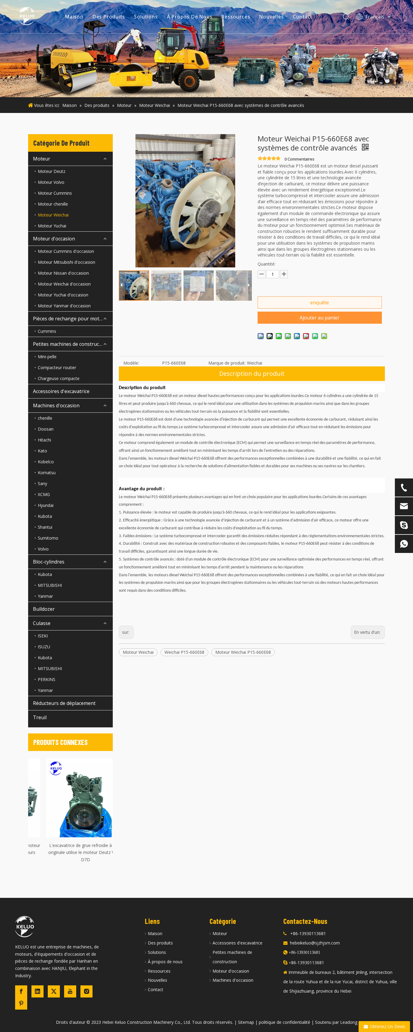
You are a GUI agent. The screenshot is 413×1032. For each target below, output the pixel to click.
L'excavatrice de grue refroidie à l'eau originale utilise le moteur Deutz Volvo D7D (70, 852)
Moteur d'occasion (54, 238)
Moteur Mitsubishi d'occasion (66, 262)
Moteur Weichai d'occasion (64, 284)
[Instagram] (86, 991)
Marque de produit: (227, 363)
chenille (45, 418)
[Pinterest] (21, 1003)
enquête (319, 302)
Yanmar (45, 596)
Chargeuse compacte (59, 378)
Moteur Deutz (51, 171)
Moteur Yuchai (52, 226)
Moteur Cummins (55, 193)
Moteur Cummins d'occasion (66, 251)
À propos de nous (165, 961)
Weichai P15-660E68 (184, 652)
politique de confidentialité (284, 1022)
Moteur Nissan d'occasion (63, 273)
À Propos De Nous (190, 16)
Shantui (45, 527)
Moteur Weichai (53, 215)
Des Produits (109, 16)
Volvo (43, 549)
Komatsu (47, 472)
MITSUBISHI (50, 585)
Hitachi (44, 440)
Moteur (41, 158)
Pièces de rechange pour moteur (70, 318)
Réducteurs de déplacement (64, 703)
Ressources (235, 16)
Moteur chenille (53, 204)
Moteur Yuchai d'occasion (63, 295)
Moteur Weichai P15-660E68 (243, 652)
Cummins (47, 331)
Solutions (146, 16)
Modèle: (131, 363)
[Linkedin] (37, 991)
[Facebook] (21, 991)
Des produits (160, 943)
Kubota (45, 516)
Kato (42, 451)
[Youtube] (70, 991)
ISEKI (43, 636)
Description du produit (252, 373)
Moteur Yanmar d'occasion (64, 306)
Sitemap (246, 1022)
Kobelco (46, 462)
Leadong (348, 1022)
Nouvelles (271, 16)
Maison (74, 16)
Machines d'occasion (56, 405)
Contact (303, 16)
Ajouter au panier (320, 317)
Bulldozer (44, 609)
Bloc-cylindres (48, 561)
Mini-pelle (47, 356)
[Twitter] (54, 991)
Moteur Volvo (51, 182)
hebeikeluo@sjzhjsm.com (315, 943)
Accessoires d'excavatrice (61, 391)
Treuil (40, 717)
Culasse (41, 623)
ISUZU (44, 647)
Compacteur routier (57, 367)
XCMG (44, 494)
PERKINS (46, 679)
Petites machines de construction (70, 344)
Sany (42, 483)
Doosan (46, 429)
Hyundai (46, 505)
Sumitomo (48, 538)
